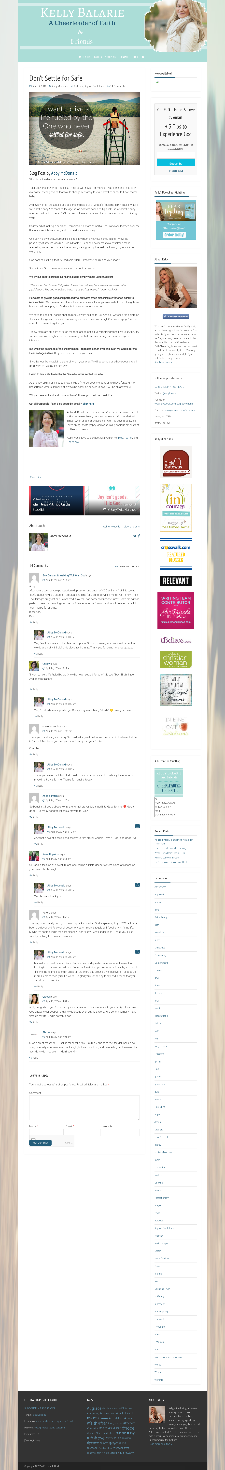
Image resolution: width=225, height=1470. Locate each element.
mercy (158, 1144)
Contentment (161, 962)
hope (157, 1114)
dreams (159, 993)
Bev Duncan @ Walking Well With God (63, 575)
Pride (157, 1213)
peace (158, 1190)
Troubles (159, 1342)
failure (158, 1023)
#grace (95, 1408)
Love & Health (162, 1137)
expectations (161, 1016)
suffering (159, 1296)
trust (114, 1453)
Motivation (160, 1167)
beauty (116, 1408)
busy (157, 940)
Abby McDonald (64, 173)
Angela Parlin (50, 795)
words (158, 1364)
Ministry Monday (163, 1152)
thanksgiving (161, 1311)
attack (158, 902)
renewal (119, 1448)
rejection (159, 1235)
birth (157, 925)
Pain (118, 1438)
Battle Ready (161, 917)
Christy (46, 663)
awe (157, 909)
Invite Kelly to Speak (105, 57)
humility (101, 1433)
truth (157, 1349)
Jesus (158, 1122)
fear (82, 86)
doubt (158, 985)
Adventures (160, 887)
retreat (158, 1251)
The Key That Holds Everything (170, 848)
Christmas (160, 947)
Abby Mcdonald (60, 86)
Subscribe (176, 163)
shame (158, 1273)
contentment (108, 1413)
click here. (89, 403)
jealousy (111, 1433)
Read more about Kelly (166, 362)
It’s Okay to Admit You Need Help (171, 862)
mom (157, 1160)
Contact (124, 57)
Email (70, 1126)
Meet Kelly (84, 57)
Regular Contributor (94, 86)
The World (160, 1319)
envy (157, 1000)
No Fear (159, 1175)
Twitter (128, 437)
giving (158, 1061)
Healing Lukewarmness (167, 857)
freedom (130, 1423)
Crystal (46, 996)
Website (107, 1126)
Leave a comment (129, 566)
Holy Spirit (160, 1107)
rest (127, 1448)
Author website (111, 526)
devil (157, 978)
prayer (158, 1205)
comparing (93, 1413)
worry (130, 1453)
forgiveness (161, 1046)
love (101, 1438)
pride (123, 1442)
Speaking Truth (162, 1289)
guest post (160, 1084)
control (158, 970)
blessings (160, 932)
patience (127, 1438)
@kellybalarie (169, 393)
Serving (158, 1266)
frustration (93, 1428)
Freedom (159, 1053)
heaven (158, 1099)
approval (159, 894)
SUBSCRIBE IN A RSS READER (170, 387)
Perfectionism (162, 1198)
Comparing (160, 955)
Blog (135, 57)
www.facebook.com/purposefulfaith (174, 403)
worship (159, 1380)
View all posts (132, 526)
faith (76, 86)
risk (41, 477)
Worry (158, 1372)
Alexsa (46, 1032)
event (157, 1008)
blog (120, 437)
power (104, 1443)
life (91, 1438)
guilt (157, 1091)
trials (157, 1334)
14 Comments (117, 86)
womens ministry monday (168, 1357)
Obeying (159, 1182)
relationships (161, 1243)
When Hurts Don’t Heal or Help (170, 853)
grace (157, 1076)
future (104, 1428)
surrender (160, 1304)
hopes (91, 1433)
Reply (35, 622)
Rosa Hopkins (50, 854)
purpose (159, 1220)
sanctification (162, 1258)
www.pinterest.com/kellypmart (180, 410)
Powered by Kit (176, 170)
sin (156, 1281)
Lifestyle (159, 1129)
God (157, 1069)
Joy (132, 1433)
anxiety (107, 1408)
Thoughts (160, 1326)
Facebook (73, 442)
